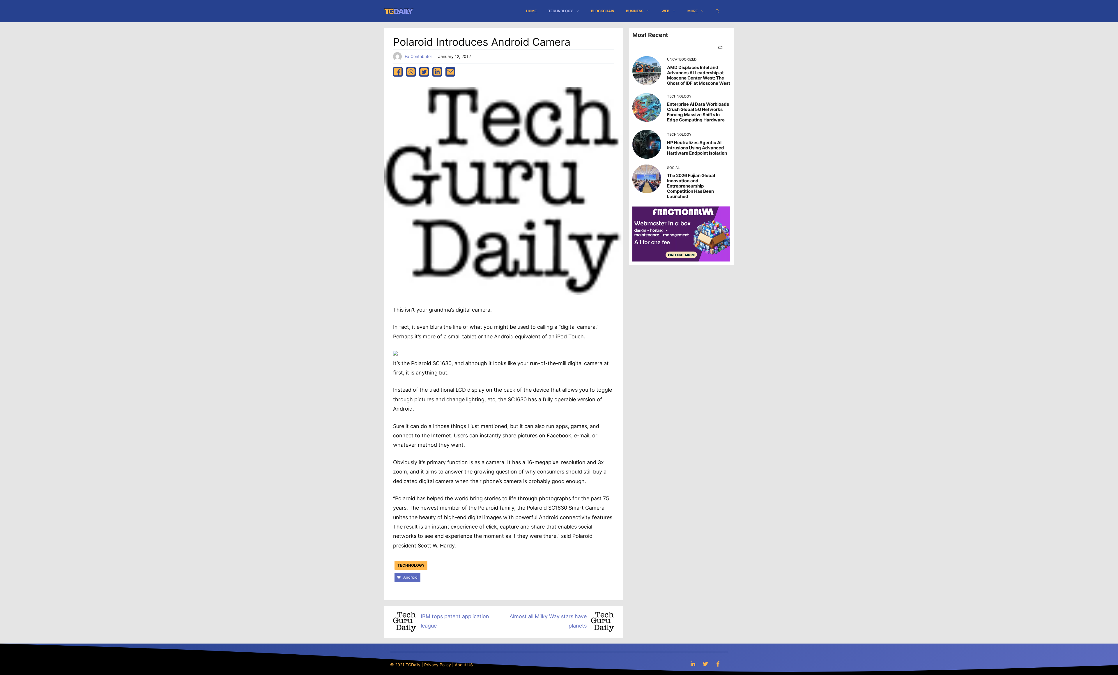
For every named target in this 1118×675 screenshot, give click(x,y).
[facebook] (398, 72)
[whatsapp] (411, 72)
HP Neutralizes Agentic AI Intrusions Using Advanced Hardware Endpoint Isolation (697, 148)
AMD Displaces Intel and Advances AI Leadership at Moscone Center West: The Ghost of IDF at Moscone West (698, 75)
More (692, 11)
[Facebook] (718, 664)
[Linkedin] (693, 664)
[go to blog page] (721, 47)
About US (464, 664)
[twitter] (424, 72)
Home (531, 11)
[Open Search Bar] (717, 11)
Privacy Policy (437, 664)
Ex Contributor (418, 56)
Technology (560, 11)
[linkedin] (437, 72)
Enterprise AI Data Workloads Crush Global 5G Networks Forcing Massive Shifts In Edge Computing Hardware (698, 112)
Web (665, 11)
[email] (450, 72)
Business (634, 11)
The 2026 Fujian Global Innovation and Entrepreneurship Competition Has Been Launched (691, 186)
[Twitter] (705, 664)
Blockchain (602, 11)
